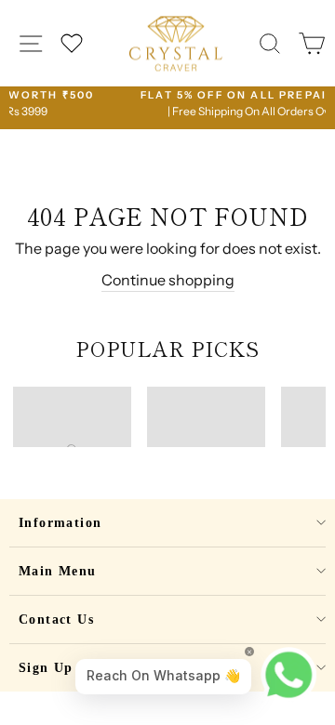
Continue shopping (167, 279)
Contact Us (56, 619)
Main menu (58, 571)
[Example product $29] (72, 417)
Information (60, 523)
